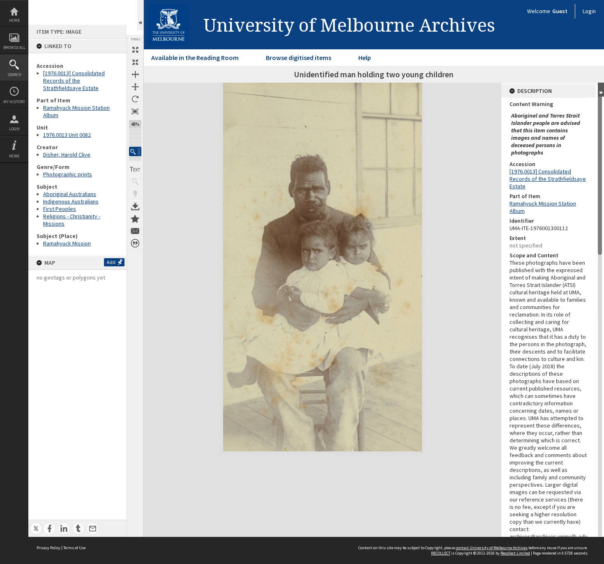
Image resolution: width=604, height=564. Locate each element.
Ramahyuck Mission (67, 243)
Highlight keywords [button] (135, 194)
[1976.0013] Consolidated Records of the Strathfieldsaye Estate (74, 80)
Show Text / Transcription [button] (135, 169)
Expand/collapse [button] (601, 90)
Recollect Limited (515, 553)
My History (14, 101)
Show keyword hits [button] (135, 182)
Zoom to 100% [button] (135, 111)
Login (14, 129)
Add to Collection (135, 219)
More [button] (14, 156)
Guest (559, 11)
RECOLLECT (440, 553)
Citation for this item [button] (135, 243)
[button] (135, 151)
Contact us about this (135, 231)
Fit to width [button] (135, 74)
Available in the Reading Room (195, 57)
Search (14, 74)
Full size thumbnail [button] (135, 50)
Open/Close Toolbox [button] (140, 15)
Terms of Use (74, 547)
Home (14, 20)
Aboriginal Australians (69, 194)
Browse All (14, 47)
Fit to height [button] (135, 87)
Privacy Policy (48, 547)
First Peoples (59, 209)
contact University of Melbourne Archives (492, 547)
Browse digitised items (298, 57)
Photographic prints (67, 174)
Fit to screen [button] (135, 62)
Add (111, 262)
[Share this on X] (36, 524)
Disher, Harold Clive (66, 154)
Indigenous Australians (71, 201)
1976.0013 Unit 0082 (67, 135)
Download (135, 206)
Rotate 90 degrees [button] (135, 99)
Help (364, 57)
